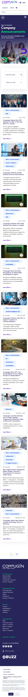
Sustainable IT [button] (7, 608)
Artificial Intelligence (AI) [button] (13, 311)
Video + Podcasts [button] (8, 630)
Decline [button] (17, 694)
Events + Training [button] (8, 624)
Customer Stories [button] (8, 622)
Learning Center (7, 619)
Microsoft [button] (8, 409)
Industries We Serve (9, 588)
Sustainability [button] (9, 264)
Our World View (7, 574)
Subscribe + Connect (9, 637)
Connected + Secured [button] (9, 580)
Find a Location (9, 651)
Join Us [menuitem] (12, 7)
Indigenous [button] (6, 610)
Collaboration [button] (9, 456)
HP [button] (6, 358)
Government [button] (9, 459)
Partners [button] (5, 612)
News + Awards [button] (7, 626)
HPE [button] (7, 113)
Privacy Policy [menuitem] (7, 669)
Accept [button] (11, 694)
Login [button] (23, 2)
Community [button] (9, 510)
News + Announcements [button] (12, 110)
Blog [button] (4, 621)
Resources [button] (6, 628)
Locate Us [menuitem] (5, 7)
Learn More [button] (6, 138)
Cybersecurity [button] (9, 166)
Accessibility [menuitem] (6, 672)
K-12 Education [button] (7, 590)
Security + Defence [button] (8, 598)
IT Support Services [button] (11, 463)
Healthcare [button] (6, 596)
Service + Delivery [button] (11, 162)
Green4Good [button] (9, 362)
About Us (5, 604)
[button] (9, 2)
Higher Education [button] (8, 592)
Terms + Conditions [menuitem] (8, 674)
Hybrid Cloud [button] (9, 213)
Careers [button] (5, 606)
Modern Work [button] (7, 576)
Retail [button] (4, 594)
